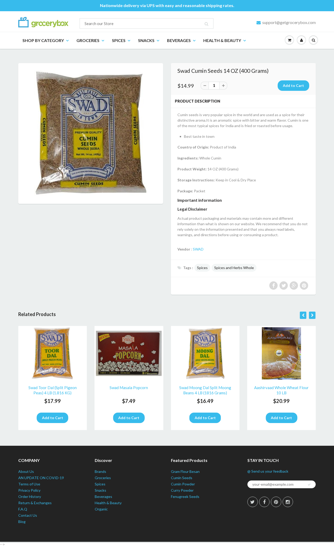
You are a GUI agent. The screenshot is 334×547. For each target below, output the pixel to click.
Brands (100, 471)
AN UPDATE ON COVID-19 (41, 477)
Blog (22, 521)
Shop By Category (43, 40)
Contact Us (27, 515)
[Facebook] (264, 502)
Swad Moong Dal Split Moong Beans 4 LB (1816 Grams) (205, 390)
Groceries (87, 40)
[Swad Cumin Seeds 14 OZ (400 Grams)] (91, 132)
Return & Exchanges (35, 503)
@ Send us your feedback (267, 471)
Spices (119, 40)
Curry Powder (182, 490)
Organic (101, 509)
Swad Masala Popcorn (129, 387)
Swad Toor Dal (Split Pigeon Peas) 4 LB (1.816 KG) (52, 390)
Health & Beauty (222, 40)
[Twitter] (252, 502)
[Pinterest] (276, 502)
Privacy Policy (29, 490)
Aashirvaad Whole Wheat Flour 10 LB (281, 390)
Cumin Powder (183, 484)
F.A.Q (22, 509)
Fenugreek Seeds (185, 496)
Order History (29, 496)
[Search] (206, 23)
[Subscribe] (309, 484)
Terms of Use (29, 484)
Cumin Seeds (181, 477)
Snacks (146, 40)
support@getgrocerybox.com (289, 22)
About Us (26, 471)
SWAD (198, 249)
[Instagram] (288, 502)
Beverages (179, 40)
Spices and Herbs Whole (234, 267)
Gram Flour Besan (185, 471)
